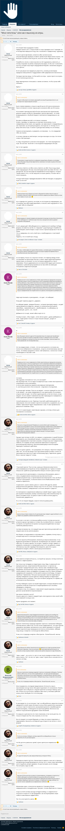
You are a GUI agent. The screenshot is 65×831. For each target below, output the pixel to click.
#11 (62, 464)
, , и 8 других (27, 89)
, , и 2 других (26, 183)
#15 (62, 641)
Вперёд (15, 41)
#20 (62, 769)
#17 (62, 700)
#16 (62, 666)
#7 (62, 274)
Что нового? (21, 24)
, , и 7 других (26, 503)
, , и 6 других (27, 414)
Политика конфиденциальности (41, 827)
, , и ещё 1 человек (30, 239)
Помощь (53, 827)
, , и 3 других (26, 323)
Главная (4, 24)
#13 (62, 556)
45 (10, 41)
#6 (62, 244)
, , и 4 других (29, 726)
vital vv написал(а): (22, 97)
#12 (62, 508)
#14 (62, 609)
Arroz (3, 35)
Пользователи (33, 24)
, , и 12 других (27, 150)
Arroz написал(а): (21, 669)
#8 (62, 327)
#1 (62, 45)
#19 (62, 750)
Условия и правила (26, 827)
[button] (27, 24)
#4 (62, 188)
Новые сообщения (6, 27)
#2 (62, 94)
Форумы (12, 24)
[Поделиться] (60, 45)
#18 (62, 730)
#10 (62, 419)
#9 (62, 356)
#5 (62, 212)
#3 (62, 154)
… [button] (8, 41)
